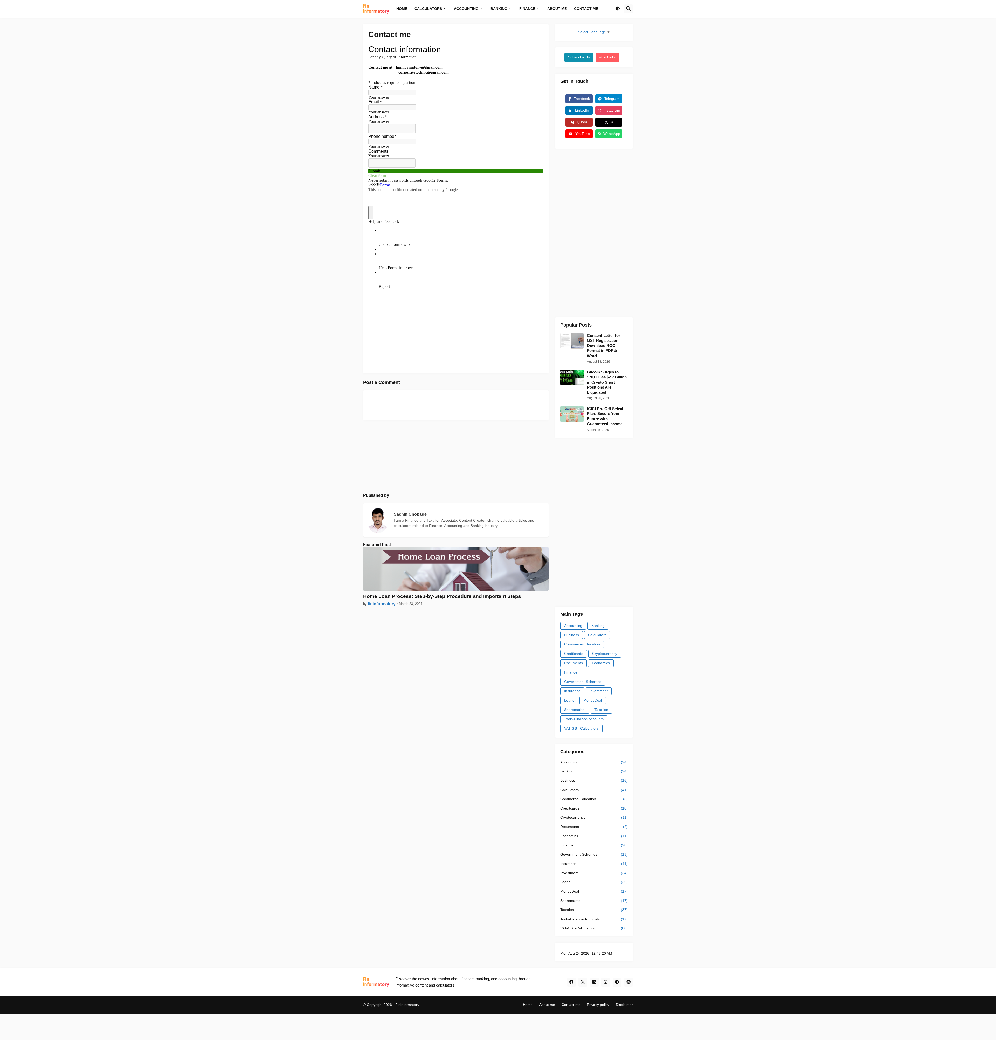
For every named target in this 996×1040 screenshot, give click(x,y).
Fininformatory (407, 1005)
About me (547, 1005)
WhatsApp (611, 134)
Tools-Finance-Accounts (584, 719)
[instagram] (605, 982)
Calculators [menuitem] (428, 8)
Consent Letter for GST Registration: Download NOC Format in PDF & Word (603, 345)
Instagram (612, 110)
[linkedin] (594, 982)
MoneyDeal (592, 700)
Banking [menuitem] (498, 8)
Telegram (612, 99)
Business (571, 635)
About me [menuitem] (557, 8)
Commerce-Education (582, 644)
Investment (599, 691)
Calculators (597, 635)
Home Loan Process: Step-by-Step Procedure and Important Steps (442, 596)
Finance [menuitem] (527, 8)
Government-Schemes (582, 681)
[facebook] (571, 982)
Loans (569, 700)
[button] (618, 8)
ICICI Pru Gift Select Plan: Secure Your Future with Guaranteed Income (605, 416)
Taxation (601, 710)
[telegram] (617, 982)
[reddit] (628, 982)
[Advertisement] (456, 456)
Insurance (572, 691)
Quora (582, 122)
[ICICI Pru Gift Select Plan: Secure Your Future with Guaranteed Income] (572, 414)
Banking (598, 625)
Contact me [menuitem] (586, 8)
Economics (601, 663)
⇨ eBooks (607, 57)
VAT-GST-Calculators (581, 728)
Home (528, 1005)
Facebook (581, 99)
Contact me (571, 1005)
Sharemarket (574, 710)
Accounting (573, 625)
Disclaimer (624, 1005)
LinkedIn (582, 110)
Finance (570, 672)
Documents (573, 663)
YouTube (582, 134)
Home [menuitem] (401, 8)
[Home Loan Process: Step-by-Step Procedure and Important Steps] (456, 569)
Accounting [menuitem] (466, 8)
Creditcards (573, 653)
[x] (582, 982)
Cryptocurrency (604, 653)
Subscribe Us (579, 57)
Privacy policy (598, 1005)
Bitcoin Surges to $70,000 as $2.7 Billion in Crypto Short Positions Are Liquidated (607, 382)
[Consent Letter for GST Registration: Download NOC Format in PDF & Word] (572, 341)
